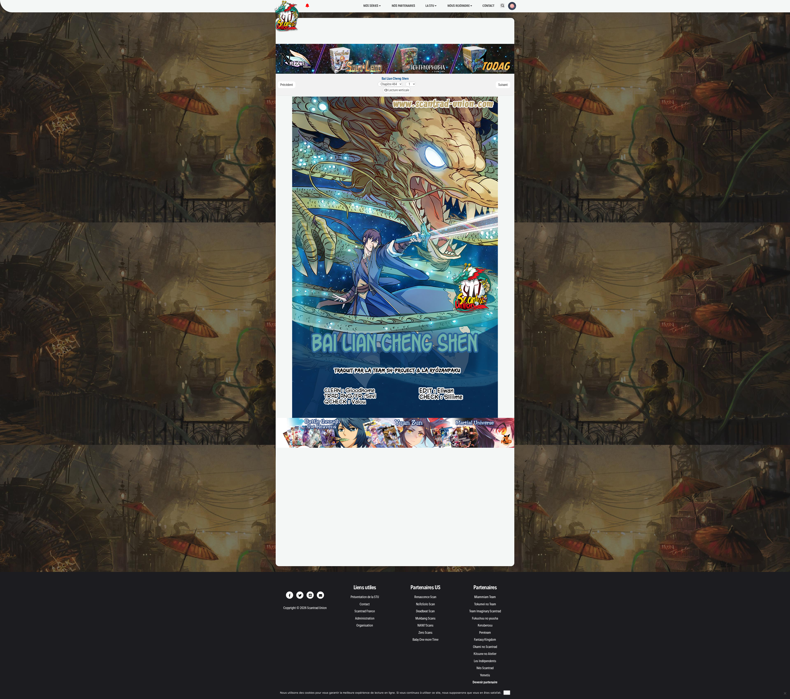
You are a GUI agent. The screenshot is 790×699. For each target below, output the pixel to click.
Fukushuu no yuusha (485, 618)
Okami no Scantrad (485, 647)
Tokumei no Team (485, 604)
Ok (507, 692)
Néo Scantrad (485, 668)
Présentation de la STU (365, 597)
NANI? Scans (425, 625)
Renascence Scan (425, 597)
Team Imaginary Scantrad (485, 611)
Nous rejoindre (458, 5)
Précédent (286, 84)
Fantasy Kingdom (485, 639)
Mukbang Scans (425, 618)
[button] (510, 5)
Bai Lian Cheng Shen (395, 78)
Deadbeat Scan (425, 611)
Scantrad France (364, 611)
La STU (430, 5)
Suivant (503, 84)
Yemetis (485, 675)
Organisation (364, 625)
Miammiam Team (485, 597)
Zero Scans (425, 632)
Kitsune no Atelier (485, 654)
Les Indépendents (485, 661)
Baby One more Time (425, 639)
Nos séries (371, 5)
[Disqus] (395, 508)
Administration (364, 618)
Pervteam (485, 632)
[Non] (785, 693)
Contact (488, 5)
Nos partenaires (403, 5)
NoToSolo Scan (425, 604)
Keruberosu (485, 625)
